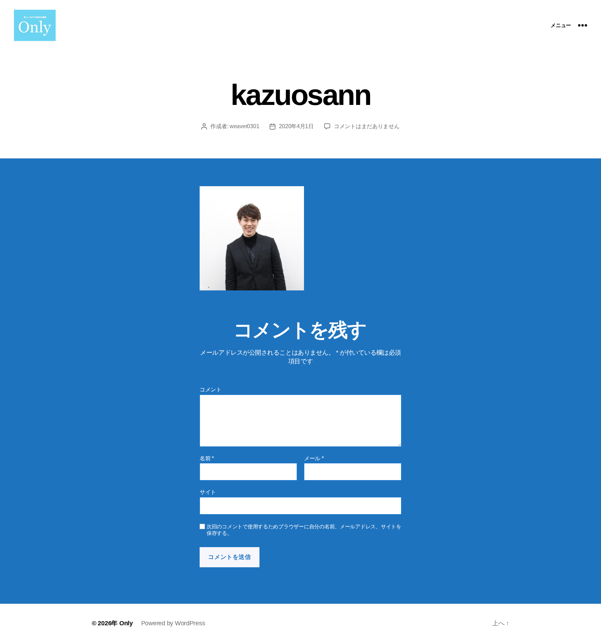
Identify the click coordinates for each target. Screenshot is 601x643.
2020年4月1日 (296, 126)
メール (314, 458)
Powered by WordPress (173, 623)
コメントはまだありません (367, 126)
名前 (207, 458)
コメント (211, 390)
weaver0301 (244, 126)
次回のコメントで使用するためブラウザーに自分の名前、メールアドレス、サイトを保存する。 (304, 530)
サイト (208, 492)
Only (126, 623)
